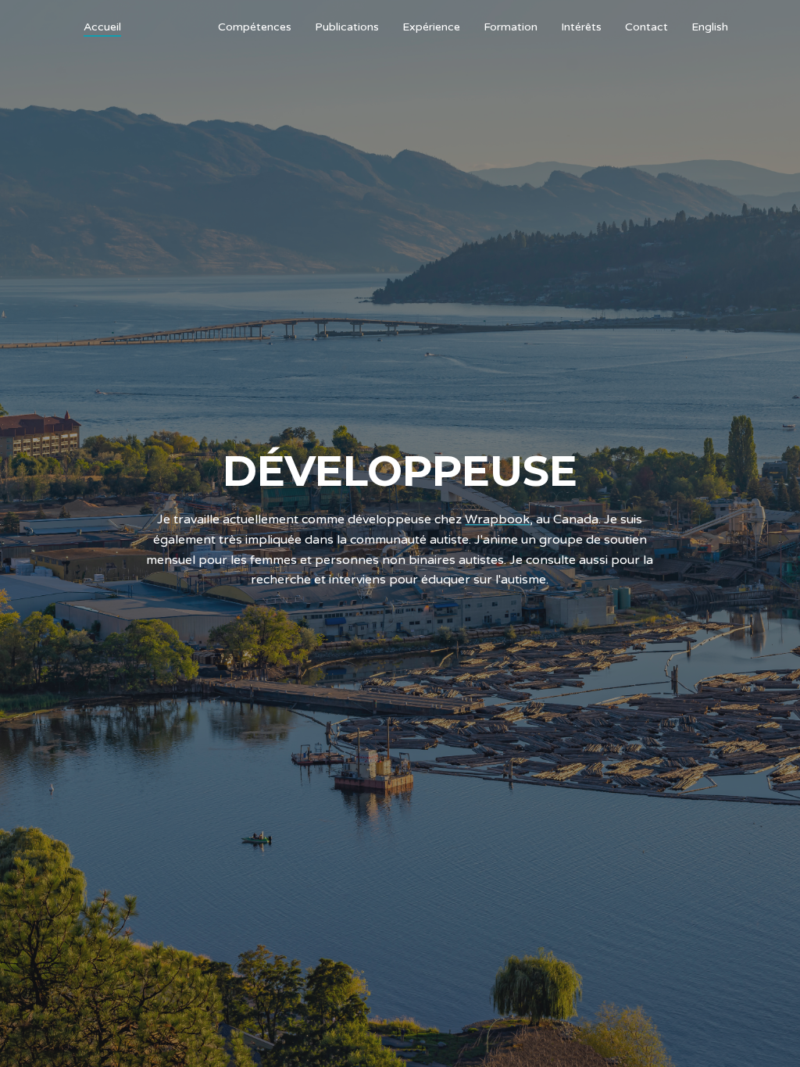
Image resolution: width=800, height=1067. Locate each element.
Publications (347, 27)
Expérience (431, 27)
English (709, 27)
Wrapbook (497, 520)
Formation (511, 27)
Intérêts (581, 27)
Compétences (254, 27)
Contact (646, 27)
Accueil (102, 27)
